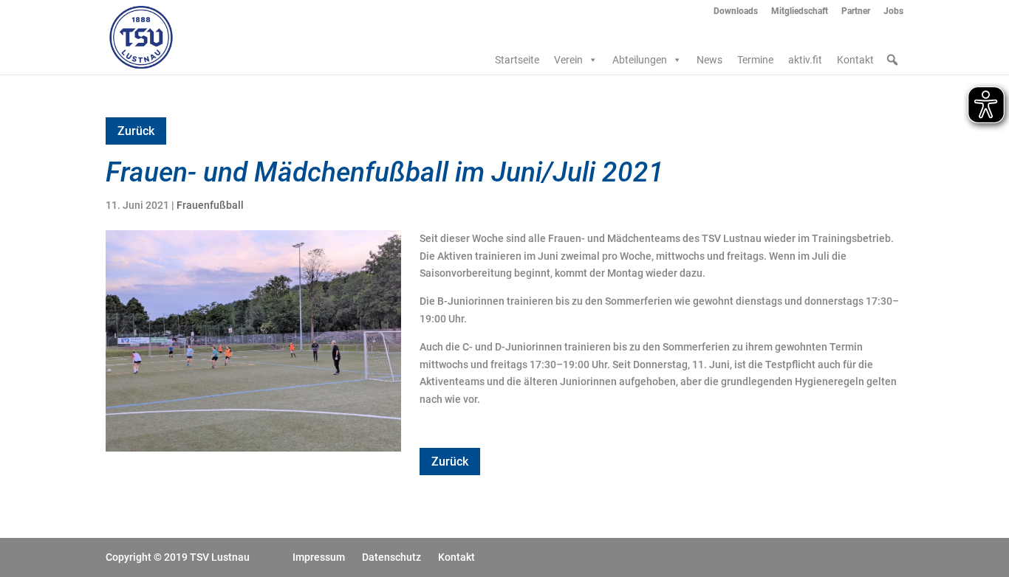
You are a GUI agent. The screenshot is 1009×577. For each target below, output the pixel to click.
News (709, 60)
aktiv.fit (805, 60)
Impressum (319, 557)
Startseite (517, 60)
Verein (568, 60)
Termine (755, 60)
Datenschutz (391, 557)
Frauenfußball (210, 205)
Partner (855, 11)
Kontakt (855, 60)
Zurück (135, 131)
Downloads (736, 11)
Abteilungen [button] (639, 60)
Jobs (893, 11)
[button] (892, 60)
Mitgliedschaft (799, 11)
